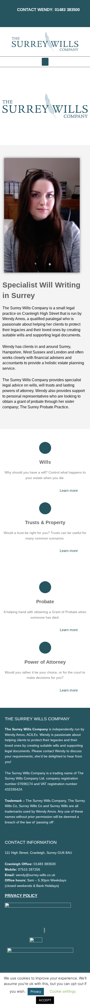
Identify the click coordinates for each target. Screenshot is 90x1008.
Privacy (35, 991)
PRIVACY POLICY (21, 896)
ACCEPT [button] (45, 1000)
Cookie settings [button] (63, 991)
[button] (45, 62)
